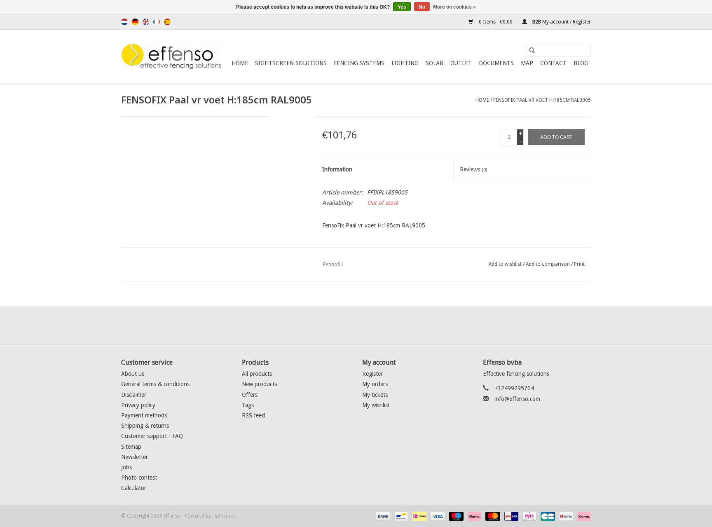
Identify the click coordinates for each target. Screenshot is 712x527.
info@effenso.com (517, 399)
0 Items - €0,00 (496, 22)
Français (156, 22)
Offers (250, 394)
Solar (434, 63)
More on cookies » (454, 7)
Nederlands (124, 22)
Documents (496, 63)
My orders (375, 384)
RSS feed (253, 415)
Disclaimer (133, 394)
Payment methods (144, 415)
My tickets (375, 394)
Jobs (126, 467)
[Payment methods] (382, 516)
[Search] (529, 51)
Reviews (473, 169)
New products (259, 384)
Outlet (461, 63)
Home (240, 63)
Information (337, 169)
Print (579, 264)
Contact (553, 63)
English (146, 22)
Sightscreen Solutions (291, 63)
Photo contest (139, 477)
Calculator (133, 488)
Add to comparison (548, 264)
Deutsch (135, 22)
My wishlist (376, 405)
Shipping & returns (145, 425)
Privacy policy (138, 405)
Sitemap (131, 446)
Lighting (405, 63)
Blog (581, 63)
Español (167, 22)
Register (372, 373)
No (422, 7)
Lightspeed (224, 516)
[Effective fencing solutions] (171, 56)
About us (132, 373)
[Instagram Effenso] (385, 325)
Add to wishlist (505, 264)
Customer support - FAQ (152, 436)
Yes (402, 7)
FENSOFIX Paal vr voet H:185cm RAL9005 (542, 100)
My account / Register (561, 22)
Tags (248, 405)
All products (257, 373)
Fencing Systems (359, 63)
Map (527, 63)
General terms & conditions (155, 384)
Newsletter (134, 457)
